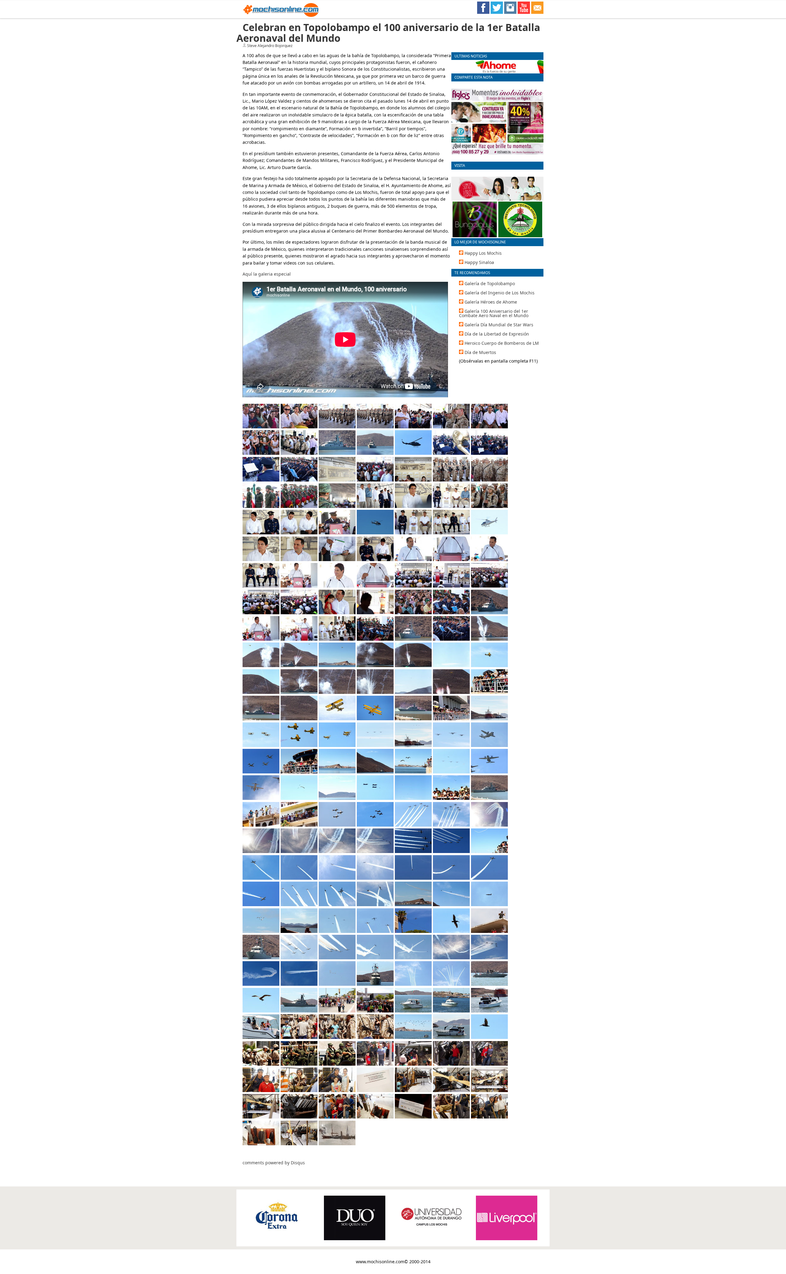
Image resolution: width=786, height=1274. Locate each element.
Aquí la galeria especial (267, 274)
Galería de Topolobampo (490, 283)
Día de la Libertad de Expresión (497, 334)
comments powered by (274, 1163)
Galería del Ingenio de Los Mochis (500, 293)
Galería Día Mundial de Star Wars (499, 325)
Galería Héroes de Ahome (491, 302)
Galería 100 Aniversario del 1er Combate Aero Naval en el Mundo (493, 313)
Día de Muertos (480, 352)
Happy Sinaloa (479, 262)
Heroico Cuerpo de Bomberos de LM (502, 343)
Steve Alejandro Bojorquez (270, 45)
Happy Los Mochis (483, 253)
